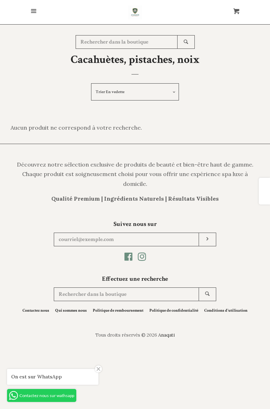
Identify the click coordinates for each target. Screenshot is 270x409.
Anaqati (166, 335)
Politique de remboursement (118, 310)
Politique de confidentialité (173, 310)
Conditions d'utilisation (226, 310)
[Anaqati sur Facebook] (128, 257)
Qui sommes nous (71, 310)
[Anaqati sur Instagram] (142, 257)
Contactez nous (35, 310)
